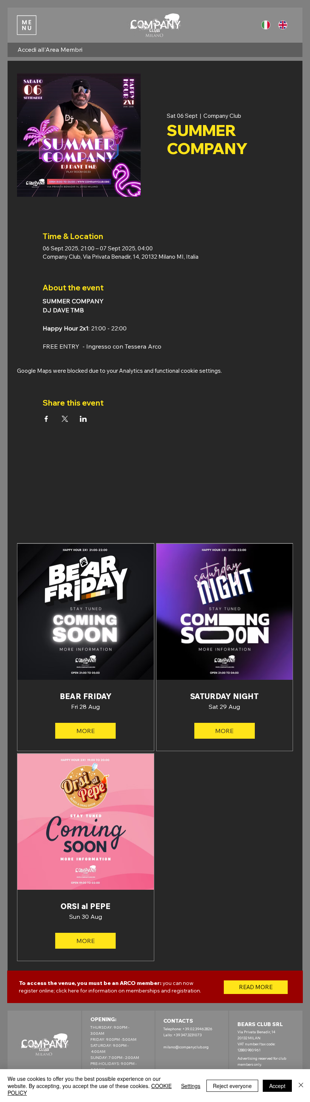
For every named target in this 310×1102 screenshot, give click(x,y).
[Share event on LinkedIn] (83, 419)
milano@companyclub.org (186, 1047)
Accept (277, 1086)
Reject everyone (232, 1086)
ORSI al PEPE (85, 906)
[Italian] (267, 25)
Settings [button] (190, 1086)
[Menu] (26, 25)
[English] (284, 25)
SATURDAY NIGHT (224, 696)
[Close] (300, 1085)
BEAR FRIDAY (86, 696)
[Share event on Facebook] (46, 419)
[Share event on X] (64, 419)
